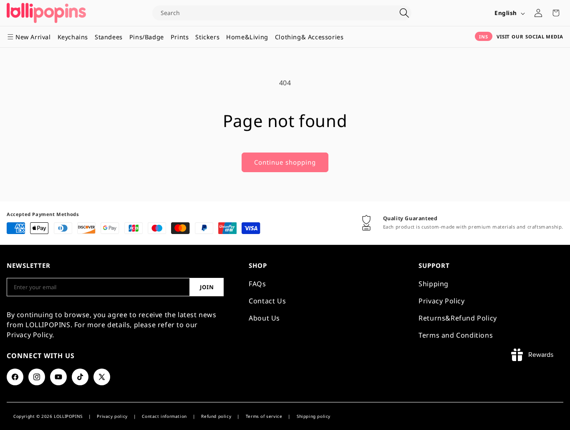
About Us (264, 318)
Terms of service (264, 416)
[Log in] (538, 12)
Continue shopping (285, 162)
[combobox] (274, 12)
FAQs (257, 283)
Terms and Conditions (456, 335)
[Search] (404, 12)
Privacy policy (112, 416)
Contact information (164, 416)
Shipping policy (313, 416)
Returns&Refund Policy (458, 318)
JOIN (207, 287)
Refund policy (216, 416)
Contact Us (267, 300)
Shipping (434, 283)
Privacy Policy (441, 300)
